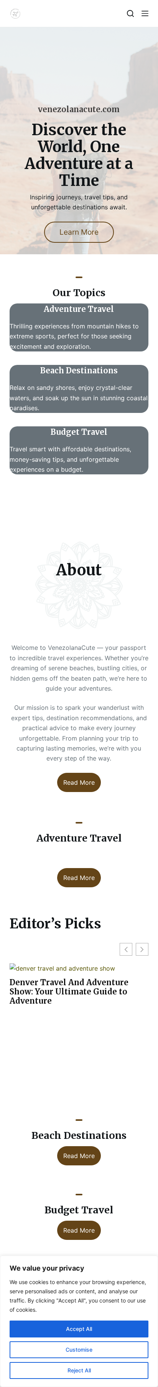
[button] (142, 949)
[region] (79, 1321)
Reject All (79, 1370)
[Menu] (145, 13)
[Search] (130, 13)
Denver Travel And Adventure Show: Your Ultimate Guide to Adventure (69, 992)
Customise (79, 1349)
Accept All (79, 1329)
